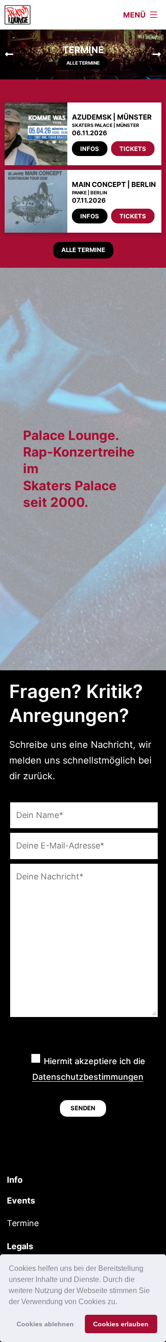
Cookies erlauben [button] (120, 1324)
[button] (120, 1302)
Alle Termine (83, 63)
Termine (23, 1223)
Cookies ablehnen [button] (45, 1324)
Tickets (132, 148)
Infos (89, 148)
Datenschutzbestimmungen (87, 1077)
